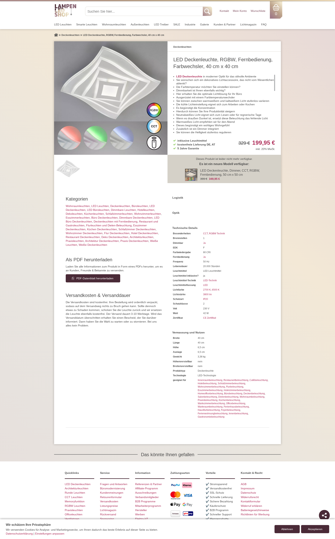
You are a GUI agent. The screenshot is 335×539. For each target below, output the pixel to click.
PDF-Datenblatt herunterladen (94, 278)
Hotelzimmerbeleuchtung (237, 390)
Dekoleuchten (74, 213)
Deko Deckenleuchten (114, 237)
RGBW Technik (217, 233)
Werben (140, 514)
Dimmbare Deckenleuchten (136, 217)
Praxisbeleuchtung (208, 400)
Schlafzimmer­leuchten (119, 213)
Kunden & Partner (225, 24)
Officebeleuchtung (235, 403)
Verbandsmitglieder (147, 497)
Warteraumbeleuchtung (210, 406)
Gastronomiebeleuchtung (211, 416)
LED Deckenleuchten (78, 484)
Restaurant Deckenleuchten (83, 237)
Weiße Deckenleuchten (93, 244)
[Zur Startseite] (56, 35)
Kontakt (224, 10)
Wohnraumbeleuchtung (252, 396)
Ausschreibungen (145, 492)
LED (205, 285)
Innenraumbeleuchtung (210, 380)
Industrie (190, 24)
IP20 (205, 299)
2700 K (207, 289)
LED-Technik (210, 280)
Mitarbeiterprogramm (148, 505)
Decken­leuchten (120, 206)
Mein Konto (240, 10)
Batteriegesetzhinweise (255, 510)
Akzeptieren (315, 529)
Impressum (248, 488)
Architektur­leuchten (141, 237)
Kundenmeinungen (111, 492)
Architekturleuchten (76, 488)
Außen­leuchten (140, 24)
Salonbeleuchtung (207, 396)
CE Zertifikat (209, 318)
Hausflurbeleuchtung (209, 410)
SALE (176, 24)
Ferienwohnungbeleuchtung (213, 413)
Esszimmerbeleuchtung (210, 390)
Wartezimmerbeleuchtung (211, 403)
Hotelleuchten (145, 209)
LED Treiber (161, 24)
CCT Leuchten (74, 497)
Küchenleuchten (94, 213)
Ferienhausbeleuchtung (236, 406)
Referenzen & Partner (148, 484)
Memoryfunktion (75, 501)
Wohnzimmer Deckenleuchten (84, 233)
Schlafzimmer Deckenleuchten (137, 229)
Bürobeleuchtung (233, 393)
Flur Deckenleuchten (117, 233)
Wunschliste (258, 10)
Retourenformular (111, 497)
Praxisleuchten (75, 240)
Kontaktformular (250, 501)
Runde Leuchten (75, 492)
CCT (205, 233)
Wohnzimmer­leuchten (147, 213)
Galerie (204, 24)
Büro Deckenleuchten (104, 217)
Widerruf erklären (251, 505)
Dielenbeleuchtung (228, 396)
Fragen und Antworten (113, 484)
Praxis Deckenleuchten (134, 240)
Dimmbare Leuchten (123, 209)
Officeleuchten (73, 514)
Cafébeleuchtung (259, 380)
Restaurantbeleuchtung (236, 380)
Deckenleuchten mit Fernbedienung (115, 221)
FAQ (264, 24)
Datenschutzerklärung (19, 533)
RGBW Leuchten (75, 505)
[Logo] (65, 16)
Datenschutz (248, 492)
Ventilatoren (72, 518)
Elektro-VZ (141, 518)
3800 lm (207, 294)
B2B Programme (145, 501)
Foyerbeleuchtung (230, 410)
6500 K (215, 289)
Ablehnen (287, 529)
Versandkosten (109, 501)
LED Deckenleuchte (189, 76)
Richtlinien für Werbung (255, 514)
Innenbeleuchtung (238, 413)
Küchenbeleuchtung (229, 400)
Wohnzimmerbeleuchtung (211, 386)
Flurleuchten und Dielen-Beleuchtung (109, 225)
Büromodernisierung (112, 488)
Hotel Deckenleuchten (144, 233)
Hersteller (141, 510)
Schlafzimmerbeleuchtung (231, 383)
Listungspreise (109, 505)
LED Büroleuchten (98, 209)
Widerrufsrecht (250, 497)
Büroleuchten (140, 206)
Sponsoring (107, 518)
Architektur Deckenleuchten (102, 240)
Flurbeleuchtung (234, 386)
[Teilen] (324, 515)
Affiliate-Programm (146, 488)
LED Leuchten (63, 24)
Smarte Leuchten (86, 24)
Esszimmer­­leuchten (78, 217)
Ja (204, 243)
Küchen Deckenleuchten (102, 229)
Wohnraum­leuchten (114, 24)
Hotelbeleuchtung (207, 383)
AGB (243, 484)
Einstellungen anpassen (49, 533)
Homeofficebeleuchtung (210, 393)
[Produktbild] (111, 98)
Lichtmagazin (248, 24)
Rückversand (108, 514)
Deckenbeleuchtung (254, 393)
